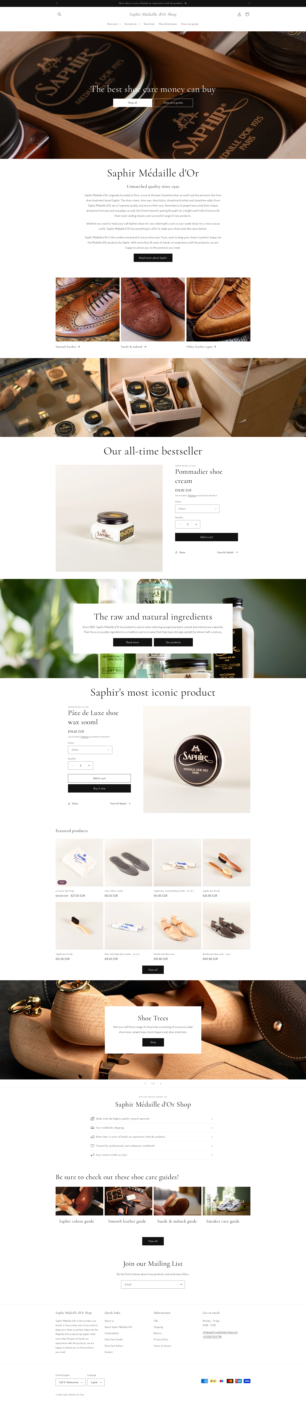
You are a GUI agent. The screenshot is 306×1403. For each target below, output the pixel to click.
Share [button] (182, 552)
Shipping (192, 495)
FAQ (156, 1320)
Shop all (132, 102)
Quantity (179, 517)
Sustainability (112, 1332)
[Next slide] (161, 1083)
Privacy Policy (161, 1339)
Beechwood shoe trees (164, 954)
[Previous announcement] (57, 3)
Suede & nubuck (132, 347)
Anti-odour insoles (114, 890)
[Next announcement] (249, 3)
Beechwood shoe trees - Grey (217, 954)
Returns (158, 1332)
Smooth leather (66, 347)
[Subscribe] (181, 1284)
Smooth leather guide (127, 1221)
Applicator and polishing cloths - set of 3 (174, 890)
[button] (59, 14)
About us (109, 1320)
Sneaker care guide (223, 1221)
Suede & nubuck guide (177, 1221)
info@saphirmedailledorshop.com (220, 1331)
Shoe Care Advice (114, 1345)
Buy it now (100, 788)
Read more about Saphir (153, 257)
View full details (225, 552)
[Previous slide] (145, 1083)
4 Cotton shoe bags (65, 890)
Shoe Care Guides (114, 1339)
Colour (178, 501)
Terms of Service (162, 1345)
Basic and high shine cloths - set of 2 (122, 954)
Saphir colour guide (76, 1221)
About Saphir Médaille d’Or (119, 1326)
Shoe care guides (173, 102)
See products (173, 642)
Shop (153, 1042)
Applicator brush (211, 890)
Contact (109, 1351)
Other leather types (199, 347)
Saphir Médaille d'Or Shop (73, 1395)
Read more (132, 642)
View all (153, 969)
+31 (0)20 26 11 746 (212, 1336)
